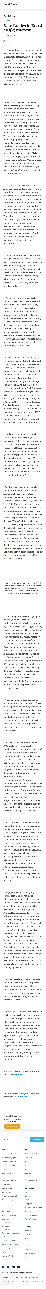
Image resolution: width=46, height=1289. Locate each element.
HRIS (3, 1237)
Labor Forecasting (8, 1165)
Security (28, 1211)
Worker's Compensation (11, 1200)
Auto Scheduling (8, 1188)
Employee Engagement (10, 1233)
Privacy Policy (30, 1253)
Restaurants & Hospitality (34, 1154)
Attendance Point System (11, 1177)
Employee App (7, 1173)
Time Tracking (7, 1223)
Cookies (28, 1250)
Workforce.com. (20, 1097)
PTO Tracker (6, 1248)
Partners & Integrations (33, 1207)
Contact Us (29, 1234)
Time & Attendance (9, 1161)
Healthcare (29, 1158)
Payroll (4, 1169)
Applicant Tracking (9, 1256)
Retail (27, 1165)
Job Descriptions (31, 1215)
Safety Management (9, 1196)
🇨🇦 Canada (19, 1278)
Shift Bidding (6, 1192)
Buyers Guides (30, 1219)
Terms (27, 1257)
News (27, 1238)
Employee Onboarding (10, 1181)
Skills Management (9, 1215)
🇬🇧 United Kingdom (31, 1278)
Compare (28, 1204)
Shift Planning (7, 1211)
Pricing (27, 1192)
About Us (28, 1230)
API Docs (28, 1200)
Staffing (27, 1169)
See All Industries (31, 1181)
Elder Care (29, 1173)
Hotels (27, 1161)
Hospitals (28, 1177)
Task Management (9, 1241)
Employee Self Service (10, 1219)
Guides (27, 1196)
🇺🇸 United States (7, 1278)
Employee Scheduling (10, 1154)
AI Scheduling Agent (9, 1158)
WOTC (4, 1252)
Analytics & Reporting (10, 1245)
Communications (8, 1184)
